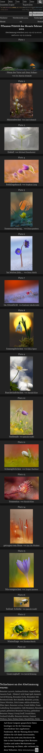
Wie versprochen (13, 589)
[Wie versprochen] (21, 570)
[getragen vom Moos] (21, 526)
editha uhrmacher (32, 702)
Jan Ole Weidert (33, 545)
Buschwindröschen (14, 392)
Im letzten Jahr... (14, 272)
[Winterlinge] (21, 628)
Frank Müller (29, 705)
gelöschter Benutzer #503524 (19, 711)
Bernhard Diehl (6, 699)
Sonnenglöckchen (14, 348)
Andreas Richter (21, 691)
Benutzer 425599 (31, 699)
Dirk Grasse (19, 702)
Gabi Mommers (28, 708)
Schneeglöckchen (12, 469)
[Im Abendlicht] (21, 291)
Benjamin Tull (33, 697)
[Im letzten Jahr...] (21, 253)
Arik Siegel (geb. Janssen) (30, 694)
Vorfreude (14, 436)
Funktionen (38, 13)
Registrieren (28, 5)
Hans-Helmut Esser (16, 719)
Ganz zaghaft (13, 673)
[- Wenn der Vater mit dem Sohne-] (21, 56)
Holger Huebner (32, 469)
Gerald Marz (30, 713)
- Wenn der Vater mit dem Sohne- (21, 72)
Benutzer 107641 (16, 705)
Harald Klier (33, 393)
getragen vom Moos (13, 545)
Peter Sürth (32, 272)
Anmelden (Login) (7, 5)
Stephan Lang (31, 184)
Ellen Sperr (32, 349)
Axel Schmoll (30, 120)
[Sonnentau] (21, 488)
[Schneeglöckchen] (21, 455)
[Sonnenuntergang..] (22, 209)
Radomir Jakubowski (30, 305)
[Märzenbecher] (21, 100)
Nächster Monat (3, 20)
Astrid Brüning (30, 674)
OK (36, 750)
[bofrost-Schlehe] (21, 602)
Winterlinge (13, 641)
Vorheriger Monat (38, 20)
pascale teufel (28, 437)
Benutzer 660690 (22, 716)
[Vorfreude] (21, 417)
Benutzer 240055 (7, 691)
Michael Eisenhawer (27, 152)
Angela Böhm (34, 691)
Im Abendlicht (11, 305)
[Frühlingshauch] (21, 171)
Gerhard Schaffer (7, 716)
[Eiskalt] (21, 138)
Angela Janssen (32, 589)
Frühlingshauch (13, 184)
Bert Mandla (19, 699)
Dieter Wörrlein (6, 702)
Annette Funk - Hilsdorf (10, 694)
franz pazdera (33, 228)
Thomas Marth (29, 641)
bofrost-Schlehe (14, 609)
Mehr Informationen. (26, 750)
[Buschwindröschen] (21, 373)
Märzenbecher (14, 119)
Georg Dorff (19, 713)
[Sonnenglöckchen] (21, 329)
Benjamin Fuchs (19, 697)
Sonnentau (14, 501)
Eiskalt (11, 152)
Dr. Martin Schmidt (24, 76)
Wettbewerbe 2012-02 (21, 20)
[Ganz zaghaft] (21, 660)
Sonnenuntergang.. (13, 228)
